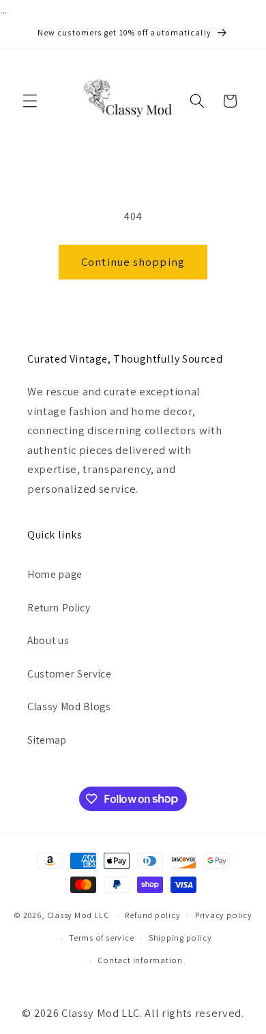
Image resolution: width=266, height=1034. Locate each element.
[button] (30, 101)
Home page (55, 574)
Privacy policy (223, 915)
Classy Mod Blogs (69, 706)
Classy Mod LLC (79, 915)
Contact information (140, 960)
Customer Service (69, 673)
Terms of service (101, 937)
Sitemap (47, 739)
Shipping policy (180, 937)
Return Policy (59, 607)
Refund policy (152, 915)
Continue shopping (133, 261)
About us (48, 640)
